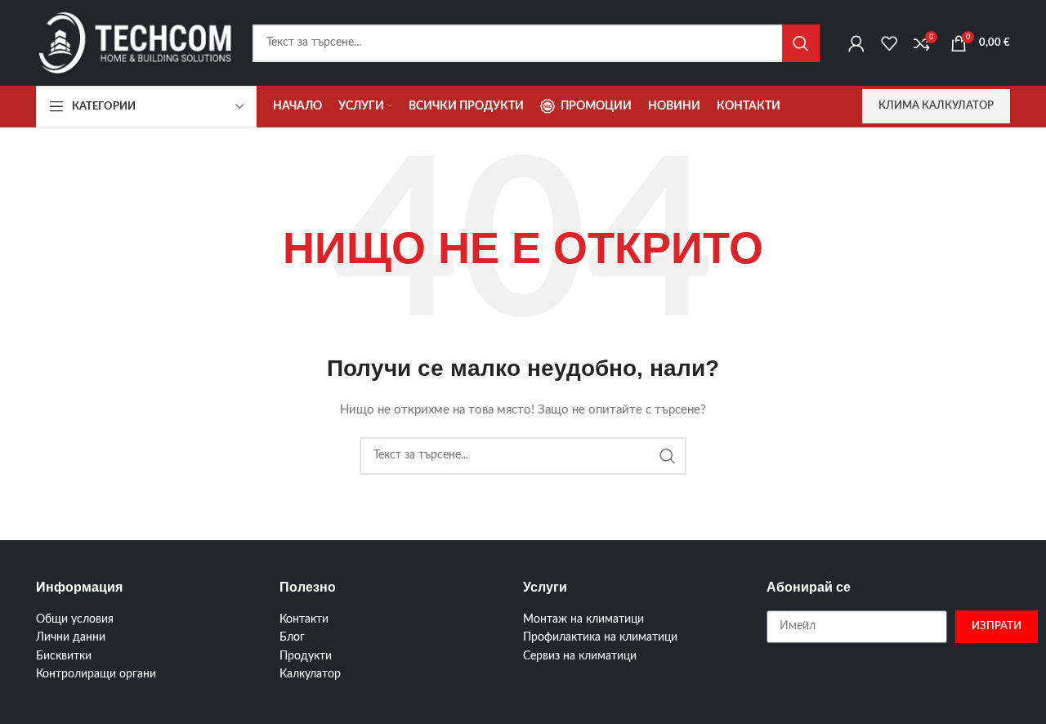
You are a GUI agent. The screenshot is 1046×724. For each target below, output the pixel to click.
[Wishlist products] (889, 43)
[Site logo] (136, 42)
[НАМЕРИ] (801, 43)
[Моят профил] (856, 43)
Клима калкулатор (936, 106)
